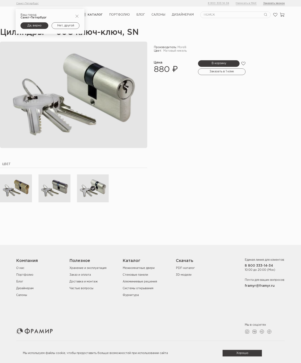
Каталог (95, 15)
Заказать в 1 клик (221, 71)
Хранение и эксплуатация (87, 268)
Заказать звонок (274, 3)
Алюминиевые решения (140, 281)
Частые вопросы (81, 288)
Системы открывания (138, 288)
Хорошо (242, 353)
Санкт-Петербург (27, 3)
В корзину (219, 63)
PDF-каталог (185, 268)
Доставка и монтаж (83, 281)
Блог (140, 15)
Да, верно (34, 25)
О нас (20, 268)
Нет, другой (65, 25)
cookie (60, 353)
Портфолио (119, 15)
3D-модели (183, 275)
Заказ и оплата (80, 275)
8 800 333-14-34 (218, 3)
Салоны (158, 15)
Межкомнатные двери (139, 268)
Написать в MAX (246, 3)
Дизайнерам (183, 15)
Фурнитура (131, 295)
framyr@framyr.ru (260, 285)
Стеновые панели (135, 275)
